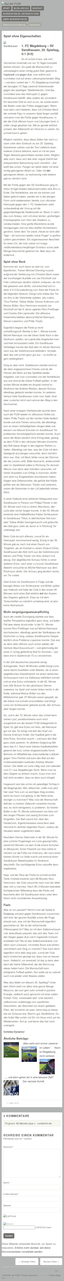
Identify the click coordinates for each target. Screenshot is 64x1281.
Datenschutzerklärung (14, 24)
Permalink (52, 35)
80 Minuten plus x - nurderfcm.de (34, 1123)
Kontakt (37, 8)
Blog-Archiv (21, 8)
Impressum (34, 24)
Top (56, 1270)
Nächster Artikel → (51, 1261)
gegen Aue (26, 74)
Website (7, 1205)
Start (6, 8)
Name (6, 1182)
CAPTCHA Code (43, 1227)
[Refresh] (8, 1223)
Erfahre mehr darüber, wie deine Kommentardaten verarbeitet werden (26, 1249)
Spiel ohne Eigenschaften (22, 36)
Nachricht (8, 1146)
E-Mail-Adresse (11, 1194)
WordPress (43, 1275)
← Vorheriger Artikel (27, 1261)
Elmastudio (9, 1278)
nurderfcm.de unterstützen (21, 13)
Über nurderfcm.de (15, 19)
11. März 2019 (13, 1103)
